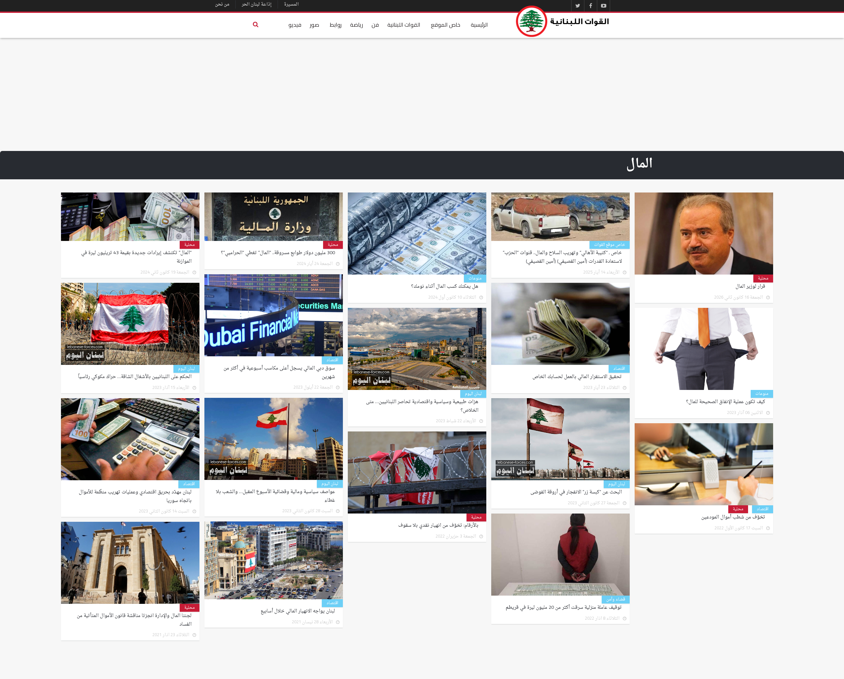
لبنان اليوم (186, 368)
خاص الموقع (445, 24)
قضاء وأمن (615, 599)
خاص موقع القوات (609, 245)
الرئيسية (479, 24)
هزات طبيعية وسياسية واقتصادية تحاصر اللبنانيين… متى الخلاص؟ (422, 406)
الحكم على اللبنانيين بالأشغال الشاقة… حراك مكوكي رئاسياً (134, 377)
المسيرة (291, 4)
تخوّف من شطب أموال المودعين (733, 517)
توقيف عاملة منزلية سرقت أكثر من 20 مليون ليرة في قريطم (564, 608)
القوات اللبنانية (403, 24)
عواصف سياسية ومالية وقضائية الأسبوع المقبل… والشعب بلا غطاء (275, 496)
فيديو (294, 24)
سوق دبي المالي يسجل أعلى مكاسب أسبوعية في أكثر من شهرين (279, 372)
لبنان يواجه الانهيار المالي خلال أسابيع (298, 611)
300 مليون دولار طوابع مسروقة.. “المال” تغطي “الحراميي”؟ (278, 253)
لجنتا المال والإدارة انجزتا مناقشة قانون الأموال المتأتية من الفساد (134, 620)
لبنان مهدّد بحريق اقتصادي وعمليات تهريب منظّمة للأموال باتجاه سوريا (135, 496)
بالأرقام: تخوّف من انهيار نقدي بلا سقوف (438, 525)
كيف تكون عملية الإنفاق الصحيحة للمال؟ (725, 402)
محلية (763, 278)
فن (375, 24)
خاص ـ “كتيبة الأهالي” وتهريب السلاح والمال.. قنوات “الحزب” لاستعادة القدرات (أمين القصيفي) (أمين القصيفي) (562, 257)
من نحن (222, 4)
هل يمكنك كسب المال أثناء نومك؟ (444, 286)
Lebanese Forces (562, 21)
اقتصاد (332, 360)
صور (314, 24)
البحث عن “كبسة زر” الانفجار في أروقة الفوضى (576, 492)
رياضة (356, 24)
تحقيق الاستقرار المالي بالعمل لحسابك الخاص (577, 377)
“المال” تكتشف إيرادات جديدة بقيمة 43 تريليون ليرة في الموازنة (136, 257)
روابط (336, 24)
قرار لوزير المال (750, 286)
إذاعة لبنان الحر (257, 4)
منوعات (475, 278)
